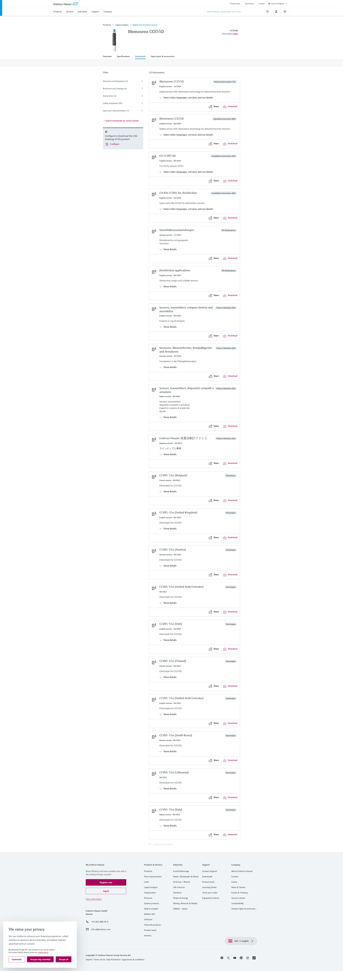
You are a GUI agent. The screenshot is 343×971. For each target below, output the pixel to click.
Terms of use (99, 959)
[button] (106, 882)
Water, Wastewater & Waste (186, 876)
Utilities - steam (180, 908)
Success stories (238, 898)
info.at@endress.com (101, 929)
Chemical (177, 892)
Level (146, 882)
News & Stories (238, 887)
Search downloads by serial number (122, 120)
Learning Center (209, 887)
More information (94, 899)
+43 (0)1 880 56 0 (99, 921)
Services (147, 935)
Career (234, 882)
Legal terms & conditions (133, 959)
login (235, 33)
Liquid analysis (121, 24)
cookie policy (43, 952)
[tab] (108, 56)
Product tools (235, 3)
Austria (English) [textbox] (277, 3)
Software (148, 919)
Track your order (209, 892)
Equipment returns (210, 898)
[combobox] (279, 3)
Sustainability (237, 903)
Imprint (89, 959)
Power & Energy (180, 898)
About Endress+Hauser (242, 871)
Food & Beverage (181, 871)
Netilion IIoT (149, 914)
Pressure (148, 898)
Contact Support (209, 871)
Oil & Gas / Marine (181, 882)
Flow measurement (153, 876)
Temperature (150, 892)
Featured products (152, 924)
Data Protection (113, 959)
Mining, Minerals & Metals (185, 903)
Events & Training (239, 892)
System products (151, 903)
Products (107, 24)
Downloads (249, 3)
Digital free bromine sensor (145, 24)
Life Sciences (179, 887)
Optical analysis (151, 908)
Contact (262, 3)
